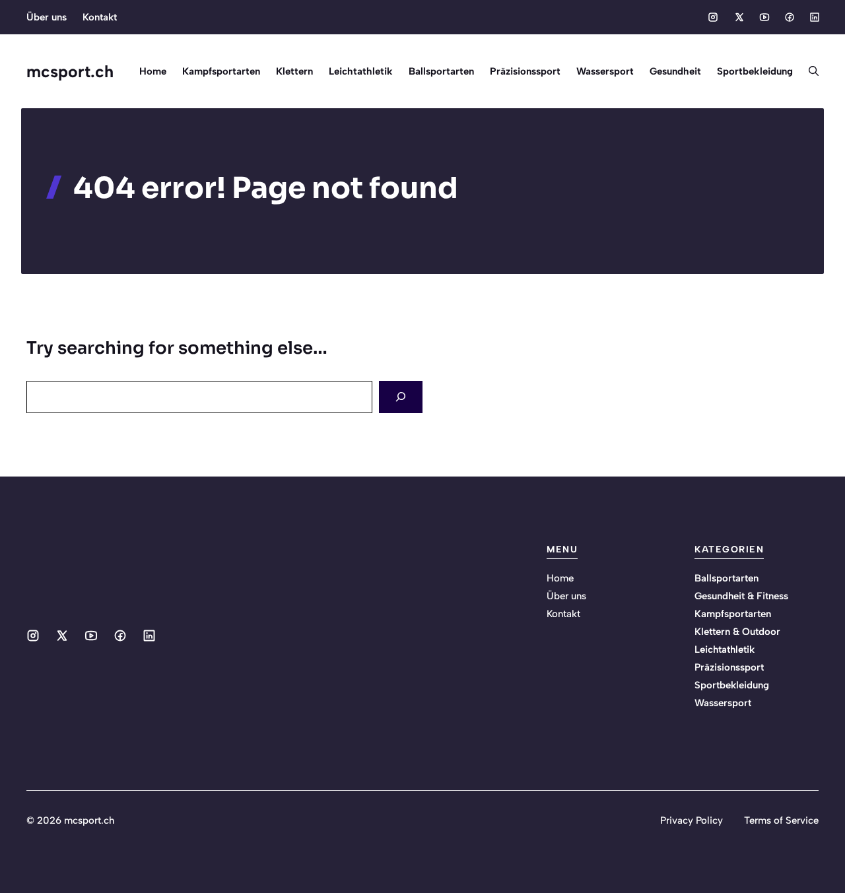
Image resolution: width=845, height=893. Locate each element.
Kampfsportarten (221, 71)
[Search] (400, 397)
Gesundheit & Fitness (741, 596)
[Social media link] (713, 17)
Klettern (294, 71)
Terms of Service (781, 820)
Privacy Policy (691, 820)
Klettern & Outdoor (737, 632)
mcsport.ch (70, 71)
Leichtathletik (361, 71)
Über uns (46, 17)
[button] (810, 71)
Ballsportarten (441, 71)
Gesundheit (675, 71)
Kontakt (100, 17)
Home (152, 71)
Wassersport (605, 71)
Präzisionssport (525, 71)
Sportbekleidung (755, 71)
